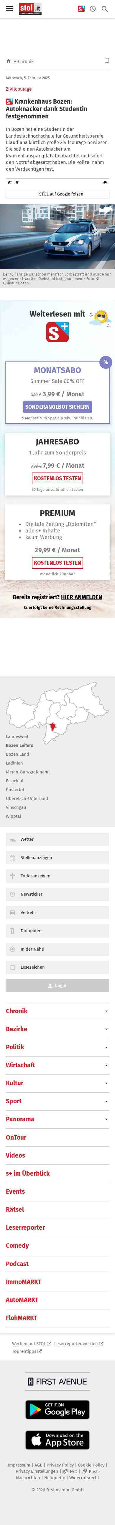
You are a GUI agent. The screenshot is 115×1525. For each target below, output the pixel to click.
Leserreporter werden (76, 1343)
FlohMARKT (21, 1318)
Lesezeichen (33, 967)
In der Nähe (32, 949)
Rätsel (15, 1209)
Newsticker (31, 894)
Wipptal (13, 816)
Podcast (17, 1264)
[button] (107, 60)
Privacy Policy (60, 1465)
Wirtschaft (20, 1065)
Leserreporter (25, 1227)
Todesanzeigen (35, 876)
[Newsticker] (93, 9)
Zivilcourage (19, 89)
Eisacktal (14, 780)
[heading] (57, 109)
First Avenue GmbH (65, 1490)
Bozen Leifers (19, 745)
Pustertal (15, 789)
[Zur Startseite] (8, 61)
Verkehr (28, 912)
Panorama (20, 1119)
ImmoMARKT (23, 1282)
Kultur (14, 1083)
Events (15, 1191)
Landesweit (17, 736)
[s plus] (81, 9)
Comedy (17, 1245)
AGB (38, 1465)
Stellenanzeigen (36, 857)
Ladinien (14, 763)
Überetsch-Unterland (27, 798)
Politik (15, 1047)
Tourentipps (24, 1351)
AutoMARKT (22, 1300)
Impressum (19, 1465)
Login (60, 985)
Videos (15, 1155)
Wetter (27, 839)
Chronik (26, 61)
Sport (14, 1101)
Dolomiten (31, 930)
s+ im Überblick (28, 1173)
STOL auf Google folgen (61, 194)
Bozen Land (17, 754)
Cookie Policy (91, 1465)
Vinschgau (16, 807)
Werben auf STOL (29, 1343)
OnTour (16, 1137)
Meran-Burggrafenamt (28, 772)
